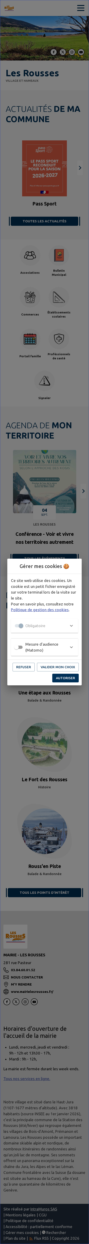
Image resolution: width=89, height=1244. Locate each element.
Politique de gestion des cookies (40, 610)
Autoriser (65, 678)
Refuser (23, 667)
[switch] (16, 647)
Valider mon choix (58, 667)
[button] (44, 626)
